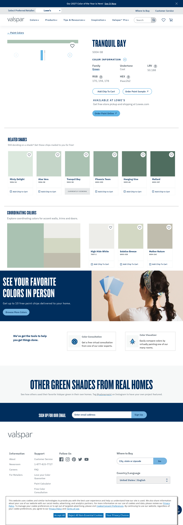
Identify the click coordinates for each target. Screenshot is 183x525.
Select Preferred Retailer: (21, 10)
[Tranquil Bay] (72, 45)
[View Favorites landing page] (163, 20)
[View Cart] (171, 20)
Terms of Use (73, 508)
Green (96, 69)
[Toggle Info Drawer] (124, 59)
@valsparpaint (104, 394)
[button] (69, 55)
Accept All (59, 515)
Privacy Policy (55, 508)
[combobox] (142, 20)
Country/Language (128, 473)
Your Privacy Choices (117, 515)
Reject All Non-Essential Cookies (85, 515)
